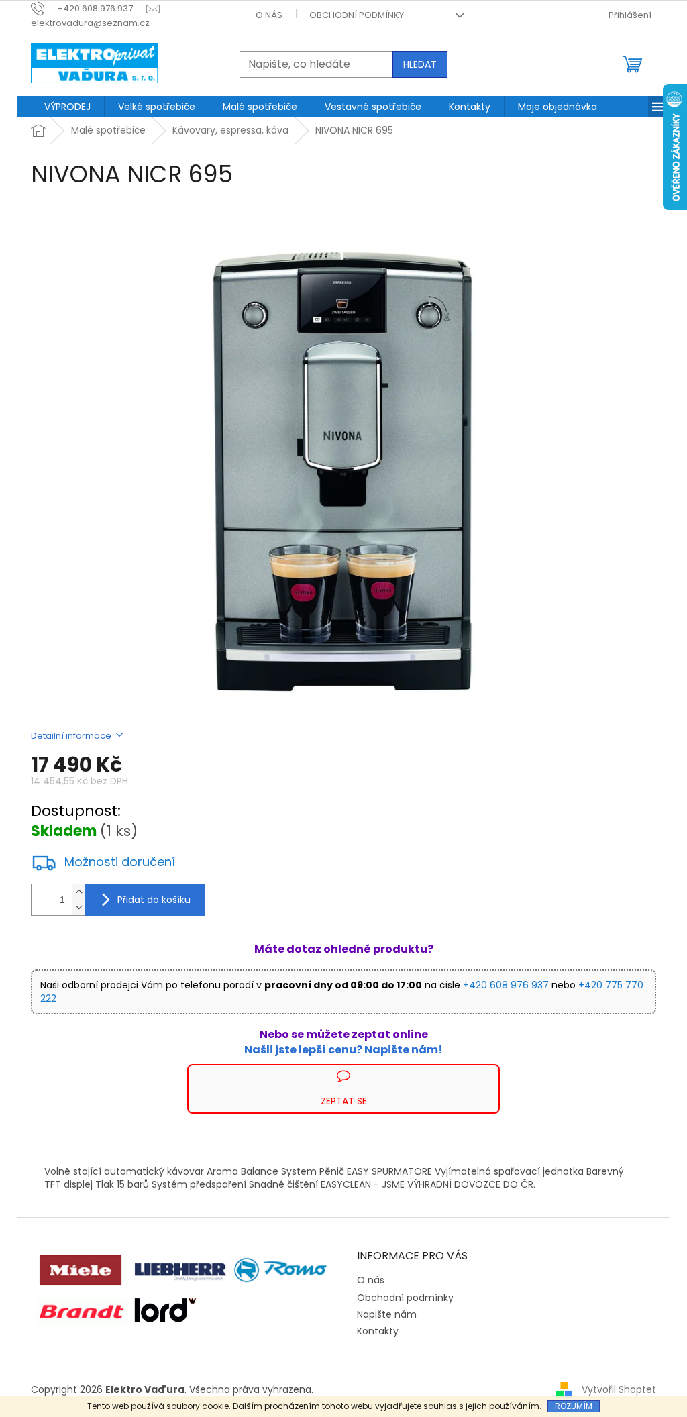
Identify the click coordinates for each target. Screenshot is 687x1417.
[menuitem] (67, 106)
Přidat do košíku (154, 899)
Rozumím (573, 1406)
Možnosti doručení (119, 862)
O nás (269, 15)
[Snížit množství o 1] (78, 907)
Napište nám (387, 1314)
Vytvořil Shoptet (619, 1389)
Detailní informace (71, 735)
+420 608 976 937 (506, 985)
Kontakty (378, 1331)
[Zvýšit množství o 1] (78, 892)
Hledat (420, 64)
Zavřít (103, 1070)
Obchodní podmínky (356, 15)
